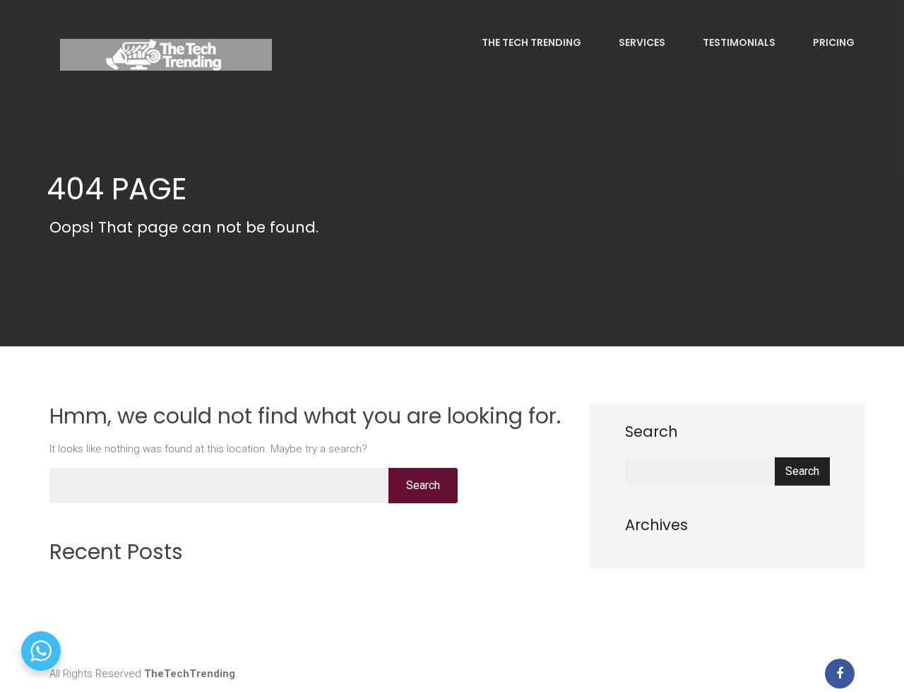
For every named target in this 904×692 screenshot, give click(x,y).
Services (641, 42)
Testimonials (738, 42)
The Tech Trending (530, 42)
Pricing (833, 42)
